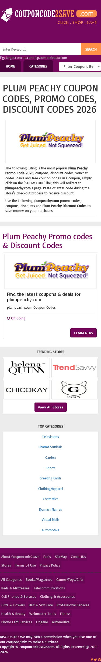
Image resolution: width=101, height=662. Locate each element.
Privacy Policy (50, 565)
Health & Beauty (13, 613)
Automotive (50, 530)
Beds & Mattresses (15, 588)
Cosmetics (50, 499)
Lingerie (42, 622)
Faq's (47, 556)
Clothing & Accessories (57, 596)
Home (10, 66)
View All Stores (50, 407)
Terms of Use (25, 565)
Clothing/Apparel (50, 488)
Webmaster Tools (42, 613)
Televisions (50, 437)
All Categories (11, 579)
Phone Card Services (16, 622)
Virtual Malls (51, 519)
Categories (38, 66)
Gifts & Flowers (13, 605)
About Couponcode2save (20, 556)
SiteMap (61, 556)
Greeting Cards (50, 478)
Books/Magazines (39, 579)
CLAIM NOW (83, 332)
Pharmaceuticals (50, 447)
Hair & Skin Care (41, 605)
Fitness (65, 613)
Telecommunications (49, 588)
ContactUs (78, 556)
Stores (6, 565)
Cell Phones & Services (18, 596)
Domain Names (50, 509)
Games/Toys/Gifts (69, 579)
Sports (50, 468)
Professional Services (73, 605)
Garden (50, 457)
